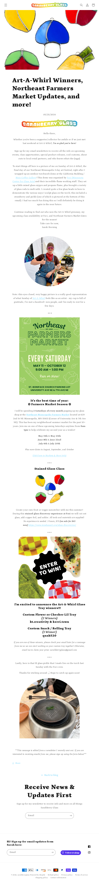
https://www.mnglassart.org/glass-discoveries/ (52, 525)
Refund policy (53, 875)
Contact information (58, 877)
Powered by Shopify (37, 875)
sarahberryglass (24, 875)
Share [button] (17, 763)
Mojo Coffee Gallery (26, 178)
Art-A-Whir (38, 298)
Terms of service (81, 875)
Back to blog (51, 775)
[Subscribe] (71, 815)
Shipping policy (41, 877)
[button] (6, 5)
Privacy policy (66, 875)
